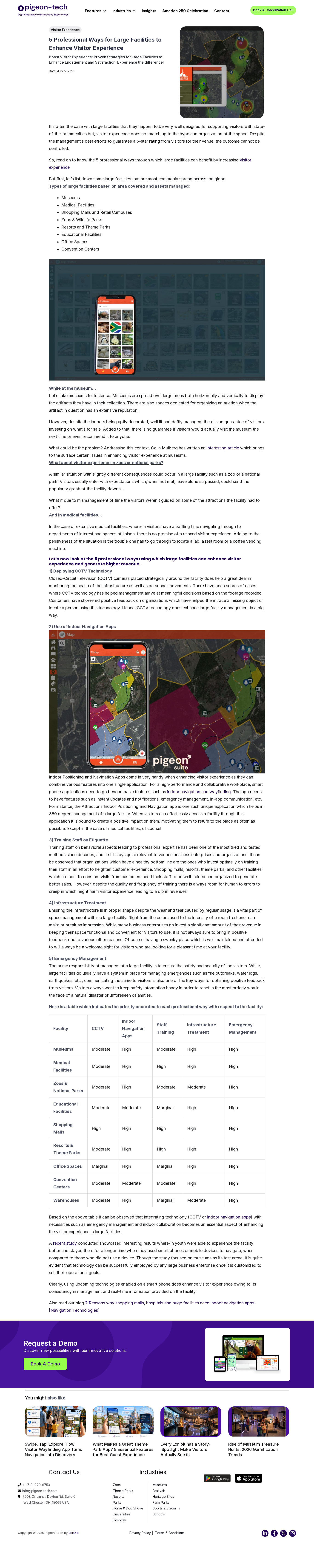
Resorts (118, 1496)
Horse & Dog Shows (128, 1508)
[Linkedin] (265, 1533)
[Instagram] (292, 1533)
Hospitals (120, 1520)
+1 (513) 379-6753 (36, 1485)
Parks (117, 1502)
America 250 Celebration (185, 10)
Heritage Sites (163, 1496)
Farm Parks (161, 1502)
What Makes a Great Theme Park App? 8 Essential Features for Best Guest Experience (123, 1449)
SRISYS (74, 1532)
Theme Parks (123, 1491)
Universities (121, 1514)
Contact (221, 10)
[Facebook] (274, 1533)
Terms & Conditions (170, 1533)
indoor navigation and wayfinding (199, 791)
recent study (65, 1243)
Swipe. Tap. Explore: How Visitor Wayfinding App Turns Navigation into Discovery (53, 1449)
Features (93, 10)
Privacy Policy (140, 1533)
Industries (121, 10)
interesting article (223, 448)
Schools (159, 1514)
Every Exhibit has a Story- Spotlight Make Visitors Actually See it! (185, 1449)
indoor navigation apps (229, 1217)
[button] (273, 10)
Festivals (159, 1491)
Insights (149, 10)
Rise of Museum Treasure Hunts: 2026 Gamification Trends (253, 1449)
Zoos (117, 1485)
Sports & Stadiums (166, 1508)
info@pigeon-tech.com (39, 1491)
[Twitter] (283, 1533)
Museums (160, 1485)
